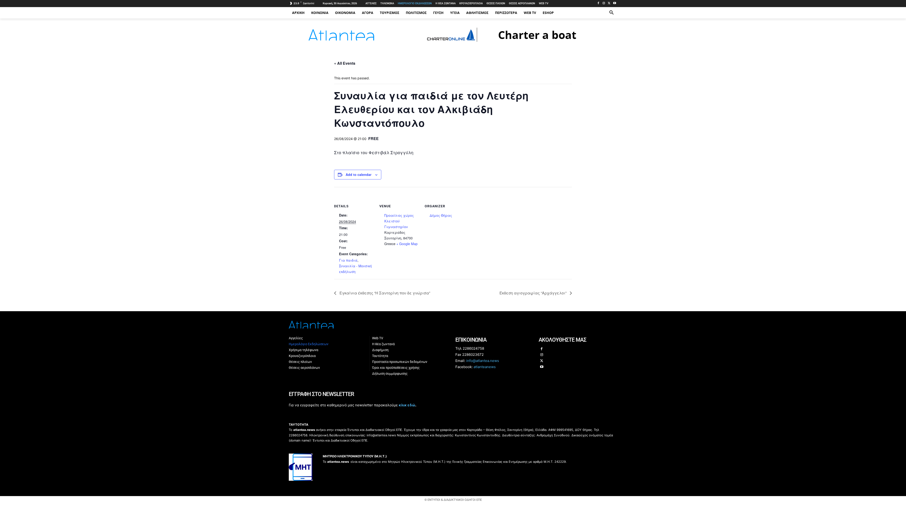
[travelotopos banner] (509, 44)
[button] (611, 12)
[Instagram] (604, 3)
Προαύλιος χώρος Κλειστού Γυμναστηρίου (399, 221)
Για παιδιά (348, 260)
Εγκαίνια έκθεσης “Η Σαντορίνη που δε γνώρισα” (384, 293)
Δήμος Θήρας (441, 215)
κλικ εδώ (407, 405)
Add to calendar (358, 174)
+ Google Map (407, 243)
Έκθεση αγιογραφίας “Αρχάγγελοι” (533, 293)
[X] (609, 3)
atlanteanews (485, 367)
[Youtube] (614, 3)
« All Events (344, 63)
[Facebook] (598, 3)
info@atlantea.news (482, 360)
